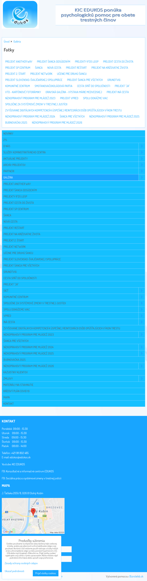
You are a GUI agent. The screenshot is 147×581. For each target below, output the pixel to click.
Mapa (6, 397)
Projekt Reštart (14, 228)
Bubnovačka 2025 (15, 359)
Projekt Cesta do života (19, 202)
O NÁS (6, 146)
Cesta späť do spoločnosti (20, 278)
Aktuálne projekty (15, 158)
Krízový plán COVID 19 (16, 391)
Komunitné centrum (16, 297)
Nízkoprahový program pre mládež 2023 (29, 334)
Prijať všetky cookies (45, 573)
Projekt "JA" (11, 284)
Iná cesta (9, 322)
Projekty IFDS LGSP (15, 196)
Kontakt (8, 403)
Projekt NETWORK (15, 246)
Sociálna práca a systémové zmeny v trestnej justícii (33, 478)
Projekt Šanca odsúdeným (20, 190)
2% (5, 140)
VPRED (7, 315)
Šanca (7, 215)
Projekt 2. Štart (14, 240)
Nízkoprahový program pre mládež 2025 (29, 353)
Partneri (8, 171)
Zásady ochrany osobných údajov (21, 563)
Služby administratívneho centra (24, 152)
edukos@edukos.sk (20, 457)
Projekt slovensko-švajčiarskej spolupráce (32, 259)
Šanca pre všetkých (16, 341)
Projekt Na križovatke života (22, 234)
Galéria (8, 177)
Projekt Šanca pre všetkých (21, 265)
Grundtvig (10, 272)
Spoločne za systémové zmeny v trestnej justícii (35, 303)
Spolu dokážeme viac (17, 309)
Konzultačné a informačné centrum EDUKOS (30, 471)
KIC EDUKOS (18, 464)
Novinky (8, 133)
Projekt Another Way (17, 184)
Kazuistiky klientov (15, 372)
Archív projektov (14, 165)
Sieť (6, 290)
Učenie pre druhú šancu (18, 253)
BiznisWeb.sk (136, 576)
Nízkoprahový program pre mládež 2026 (29, 366)
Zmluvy (8, 378)
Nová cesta (11, 221)
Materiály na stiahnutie (18, 385)
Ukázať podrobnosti (14, 571)
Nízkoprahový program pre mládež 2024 (28, 347)
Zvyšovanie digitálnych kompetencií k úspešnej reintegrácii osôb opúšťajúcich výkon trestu (62, 328)
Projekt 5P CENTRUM (16, 209)
